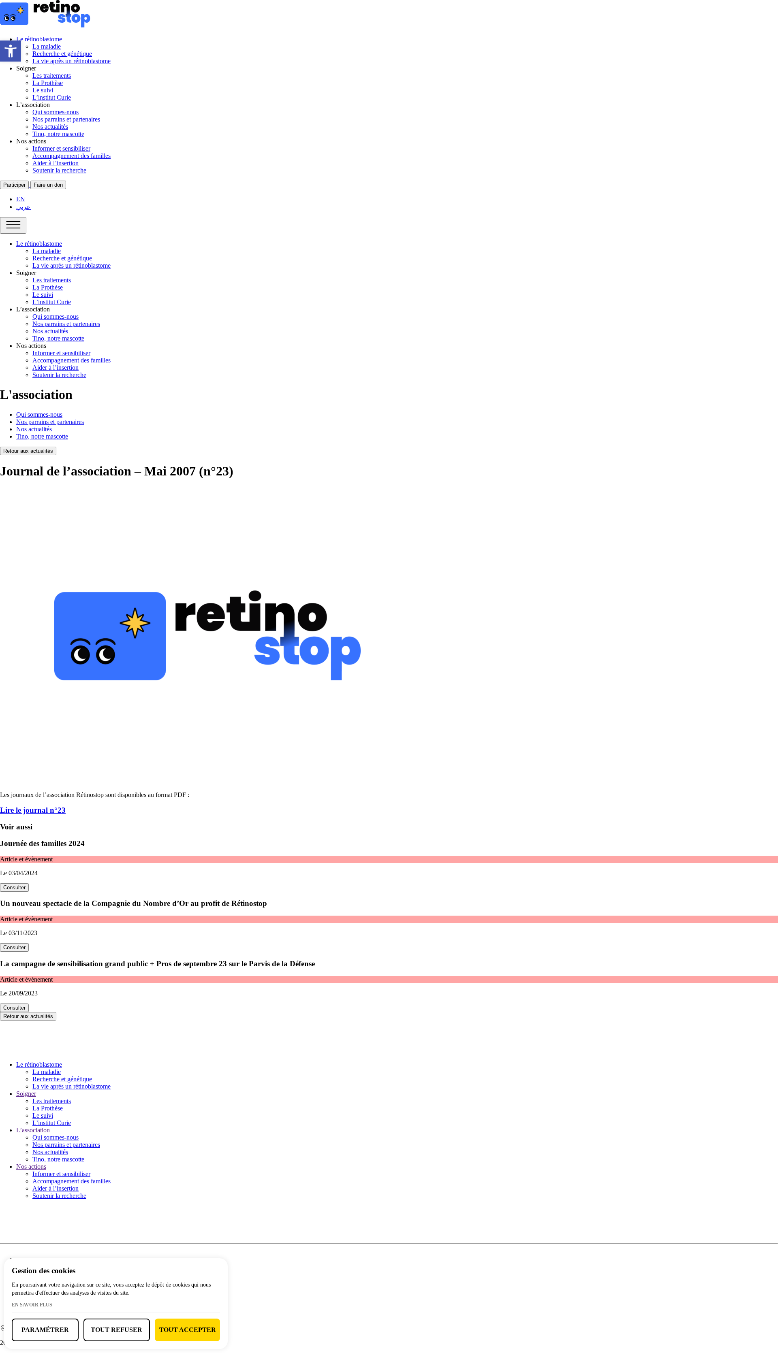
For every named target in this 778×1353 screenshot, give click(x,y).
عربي (23, 206)
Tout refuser (116, 1329)
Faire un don (48, 185)
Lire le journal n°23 (33, 810)
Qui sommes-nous (55, 112)
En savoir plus (32, 1305)
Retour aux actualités (28, 451)
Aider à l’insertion (55, 163)
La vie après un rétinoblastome (71, 61)
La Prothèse (47, 82)
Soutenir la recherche (59, 170)
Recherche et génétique (62, 53)
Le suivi (42, 90)
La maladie (46, 46)
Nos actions (31, 1166)
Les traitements (51, 75)
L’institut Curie (51, 97)
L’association (33, 1130)
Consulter (14, 887)
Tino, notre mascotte (58, 133)
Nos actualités (50, 126)
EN (20, 199)
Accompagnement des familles (71, 155)
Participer (14, 185)
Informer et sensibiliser (61, 148)
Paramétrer (45, 1329)
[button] (10, 51)
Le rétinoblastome (39, 39)
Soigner (26, 1093)
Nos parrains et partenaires (66, 119)
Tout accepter (187, 1329)
